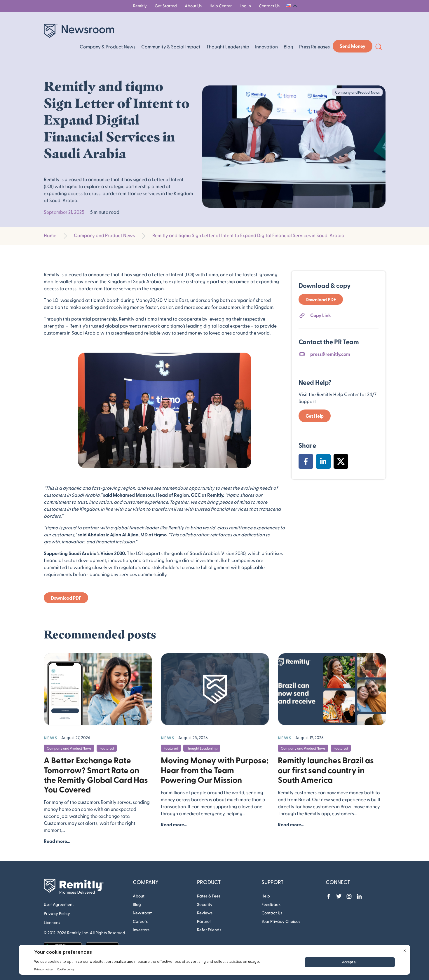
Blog (288, 46)
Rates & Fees (208, 895)
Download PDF (66, 598)
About (138, 895)
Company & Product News (107, 46)
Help (265, 895)
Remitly (140, 5)
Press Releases (314, 46)
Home (50, 235)
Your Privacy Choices (280, 921)
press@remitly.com (330, 354)
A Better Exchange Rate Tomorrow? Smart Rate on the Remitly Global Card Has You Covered (96, 774)
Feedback (271, 904)
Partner (204, 921)
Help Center (221, 5)
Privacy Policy (57, 913)
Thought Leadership (227, 46)
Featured (107, 748)
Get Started (166, 5)
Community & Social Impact (170, 46)
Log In (245, 5)
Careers (140, 921)
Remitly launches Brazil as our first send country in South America (326, 769)
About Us (193, 5)
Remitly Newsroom (79, 31)
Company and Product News (104, 235)
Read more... (57, 841)
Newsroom (143, 912)
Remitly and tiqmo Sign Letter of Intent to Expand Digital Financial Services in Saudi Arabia (248, 235)
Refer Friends (209, 929)
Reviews (204, 912)
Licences (52, 922)
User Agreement (59, 904)
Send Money (352, 46)
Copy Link (320, 315)
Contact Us (269, 5)
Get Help (315, 416)
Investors (141, 929)
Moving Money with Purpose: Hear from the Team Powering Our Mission (214, 769)
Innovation (266, 46)
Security (204, 904)
